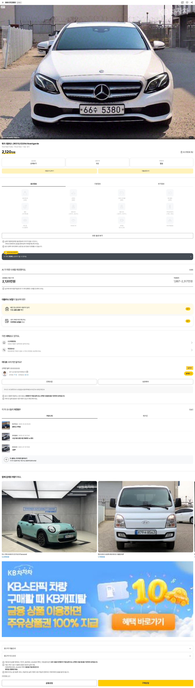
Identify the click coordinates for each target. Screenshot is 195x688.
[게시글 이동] (97, 425)
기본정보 (97, 184)
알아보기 (97, 309)
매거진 (145, 416)
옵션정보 (34, 184)
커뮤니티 (49, 416)
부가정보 (161, 184)
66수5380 (13, 2)
